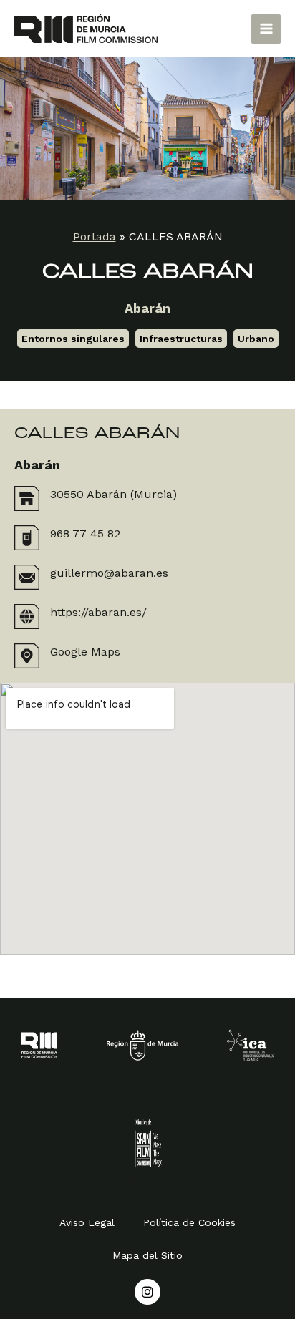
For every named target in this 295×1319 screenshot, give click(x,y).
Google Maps (85, 651)
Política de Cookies (189, 1222)
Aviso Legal (87, 1222)
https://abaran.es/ (98, 612)
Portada (94, 236)
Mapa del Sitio (147, 1255)
